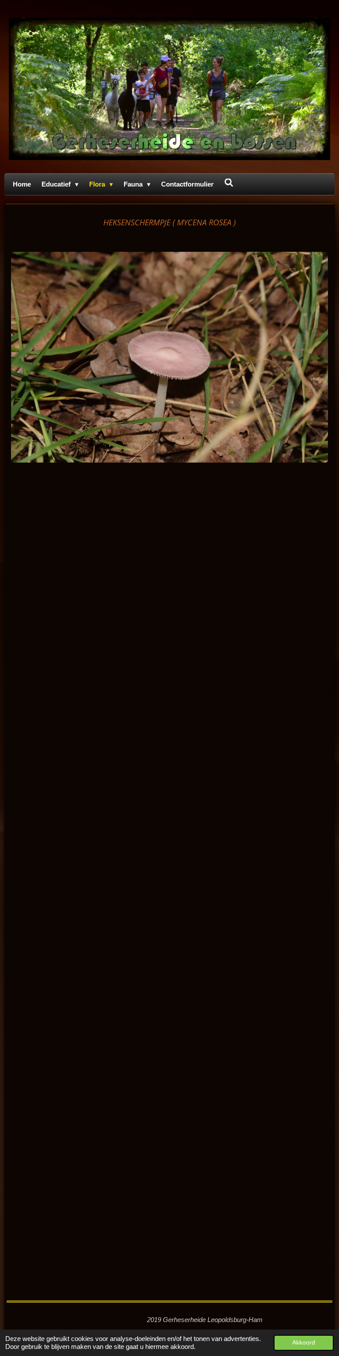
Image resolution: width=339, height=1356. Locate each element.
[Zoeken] (229, 183)
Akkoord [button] (303, 1342)
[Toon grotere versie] (169, 357)
